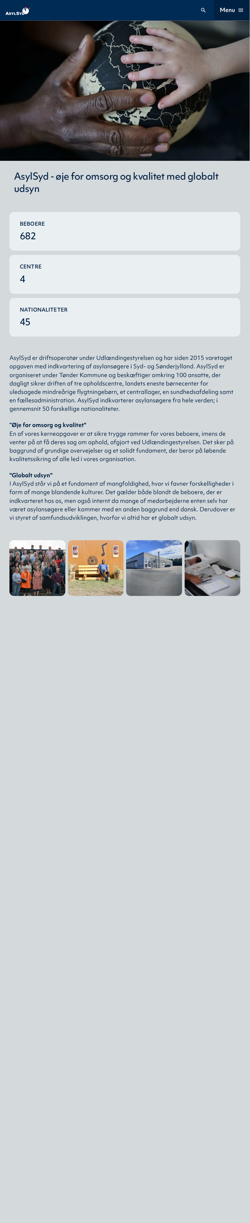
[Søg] (203, 10)
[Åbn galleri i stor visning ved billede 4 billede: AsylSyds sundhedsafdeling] (213, 568)
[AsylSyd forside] (18, 10)
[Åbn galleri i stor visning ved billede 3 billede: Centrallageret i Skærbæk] (154, 568)
